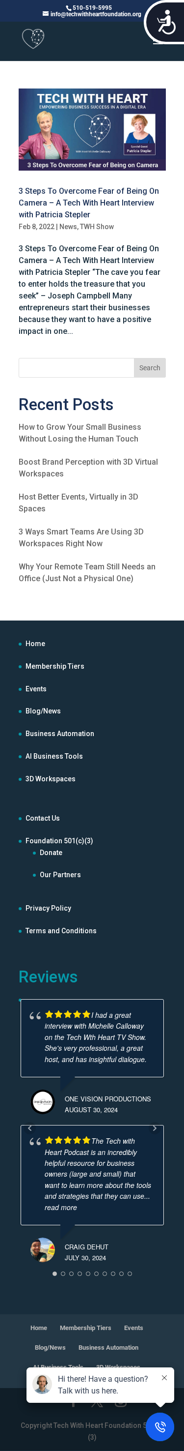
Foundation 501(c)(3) (59, 841)
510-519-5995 (92, 7)
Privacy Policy (48, 908)
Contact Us (43, 818)
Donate (51, 853)
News (68, 227)
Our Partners (60, 875)
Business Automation (60, 734)
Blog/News (43, 711)
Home (35, 644)
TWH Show (97, 227)
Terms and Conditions (61, 931)
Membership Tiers (55, 666)
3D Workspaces (51, 779)
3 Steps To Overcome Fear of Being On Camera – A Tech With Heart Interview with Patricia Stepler (89, 202)
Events (36, 689)
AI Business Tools (54, 756)
